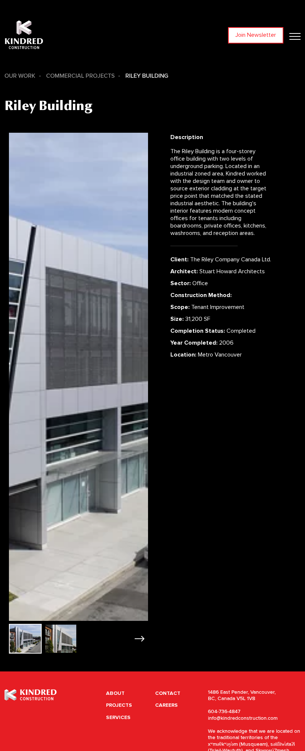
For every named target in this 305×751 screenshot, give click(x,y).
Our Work (19, 76)
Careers (166, 705)
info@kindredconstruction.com (242, 718)
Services (118, 717)
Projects (119, 705)
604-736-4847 (224, 711)
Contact (167, 693)
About (115, 693)
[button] (139, 639)
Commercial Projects (80, 76)
